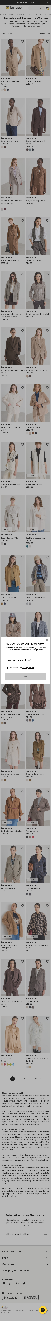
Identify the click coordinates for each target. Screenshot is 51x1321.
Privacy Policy (28, 667)
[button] (43, 1310)
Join (26, 676)
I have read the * (22, 668)
